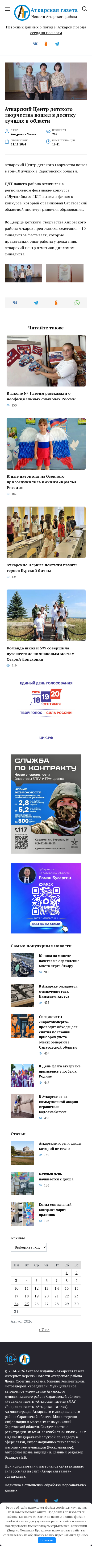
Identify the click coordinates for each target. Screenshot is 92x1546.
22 (67, 1296)
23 (76, 1296)
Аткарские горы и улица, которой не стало (60, 1146)
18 (27, 1296)
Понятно (46, 1540)
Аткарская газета (54, 10)
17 (16, 1296)
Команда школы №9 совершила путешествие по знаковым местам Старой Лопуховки (41, 653)
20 (46, 1296)
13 (46, 1288)
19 (36, 1296)
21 (56, 1296)
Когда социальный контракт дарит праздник (55, 1209)
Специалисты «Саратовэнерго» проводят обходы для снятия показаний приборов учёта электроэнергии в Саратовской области (58, 1032)
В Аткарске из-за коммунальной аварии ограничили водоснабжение (58, 1104)
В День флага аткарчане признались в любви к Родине (59, 1071)
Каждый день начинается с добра (56, 1177)
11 (27, 1288)
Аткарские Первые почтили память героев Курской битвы (42, 567)
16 (76, 1288)
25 (27, 1303)
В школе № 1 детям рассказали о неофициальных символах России (41, 395)
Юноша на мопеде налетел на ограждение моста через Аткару (59, 960)
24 (16, 1303)
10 (16, 1288)
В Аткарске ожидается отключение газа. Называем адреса (58, 991)
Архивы (18, 1238)
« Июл (44, 1329)
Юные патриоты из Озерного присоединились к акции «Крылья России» (41, 482)
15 (67, 1288)
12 (36, 1288)
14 (56, 1288)
